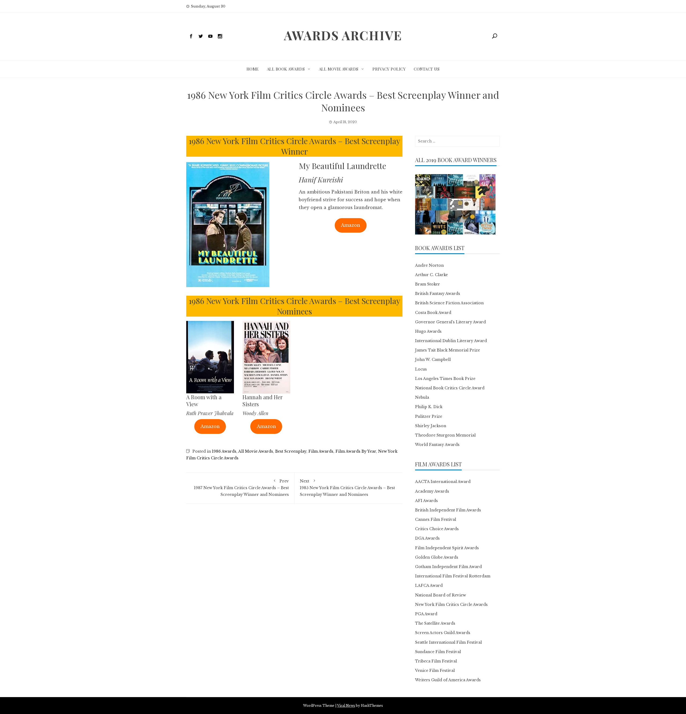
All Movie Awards (339, 69)
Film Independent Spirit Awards (447, 547)
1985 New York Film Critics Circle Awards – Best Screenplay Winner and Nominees (347, 488)
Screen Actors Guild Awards (442, 632)
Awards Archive (343, 35)
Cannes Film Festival (435, 519)
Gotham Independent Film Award (448, 566)
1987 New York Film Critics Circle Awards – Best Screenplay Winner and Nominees (241, 488)
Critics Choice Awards (437, 528)
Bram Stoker (427, 284)
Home (253, 69)
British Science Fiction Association (449, 303)
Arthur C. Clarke (431, 274)
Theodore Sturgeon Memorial (445, 435)
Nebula (422, 397)
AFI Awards (426, 500)
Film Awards (320, 451)
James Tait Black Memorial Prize (447, 350)
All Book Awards (286, 69)
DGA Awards (427, 538)
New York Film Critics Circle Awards (451, 604)
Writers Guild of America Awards (448, 680)
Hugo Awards (428, 331)
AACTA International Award (443, 481)
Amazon (350, 225)
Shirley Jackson (430, 425)
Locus (421, 369)
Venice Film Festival (435, 670)
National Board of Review (440, 595)
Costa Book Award (433, 312)
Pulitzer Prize (428, 416)
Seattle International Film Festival (448, 642)
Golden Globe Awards (436, 557)
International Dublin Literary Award (451, 340)
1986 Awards (224, 451)
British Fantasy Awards (437, 293)
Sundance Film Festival (438, 651)
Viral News (346, 706)
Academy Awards (432, 491)
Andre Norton (429, 265)
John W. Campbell (433, 359)
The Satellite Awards (435, 623)
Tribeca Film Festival (436, 661)
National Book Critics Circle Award (449, 388)
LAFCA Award (429, 585)
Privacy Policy (389, 69)
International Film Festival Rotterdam (452, 576)
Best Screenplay (290, 451)
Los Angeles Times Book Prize (445, 378)
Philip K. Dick (428, 406)
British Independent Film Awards (448, 510)
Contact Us (426, 69)
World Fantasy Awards (437, 444)
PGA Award (426, 614)
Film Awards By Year (355, 451)
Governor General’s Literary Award (450, 322)
